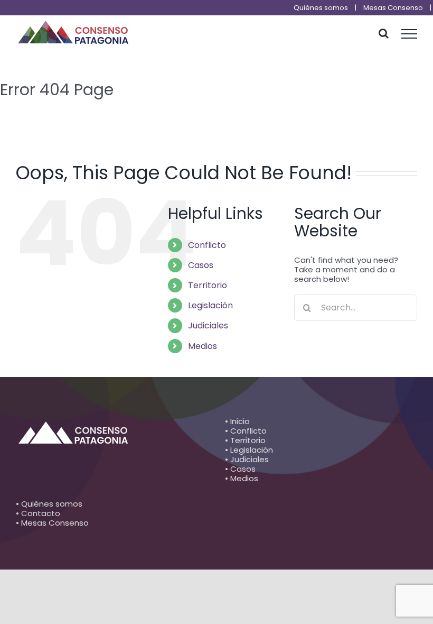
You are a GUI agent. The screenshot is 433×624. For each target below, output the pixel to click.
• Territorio (245, 440)
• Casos (240, 468)
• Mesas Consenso (52, 522)
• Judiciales (247, 459)
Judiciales (208, 325)
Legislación (210, 305)
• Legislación (249, 449)
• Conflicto (246, 430)
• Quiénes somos (49, 503)
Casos (200, 265)
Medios (202, 346)
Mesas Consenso (393, 8)
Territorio (207, 285)
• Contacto (38, 513)
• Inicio (237, 421)
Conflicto (207, 245)
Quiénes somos (321, 8)
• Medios (241, 478)
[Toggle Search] (384, 33)
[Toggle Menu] (409, 34)
